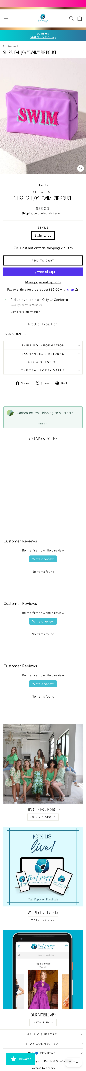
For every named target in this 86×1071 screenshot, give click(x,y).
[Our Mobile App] (43, 969)
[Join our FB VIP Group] (43, 764)
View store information (25, 311)
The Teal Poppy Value (43, 370)
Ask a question (43, 362)
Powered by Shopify (43, 1067)
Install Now (43, 1022)
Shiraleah (43, 192)
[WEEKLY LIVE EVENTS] (43, 866)
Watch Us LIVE (43, 919)
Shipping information (43, 345)
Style (43, 227)
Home (42, 185)
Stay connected (42, 1044)
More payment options (43, 282)
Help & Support (42, 1034)
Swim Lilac (43, 235)
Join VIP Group (43, 817)
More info (43, 423)
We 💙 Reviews (42, 1053)
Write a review (43, 559)
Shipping (27, 213)
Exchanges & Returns (43, 354)
